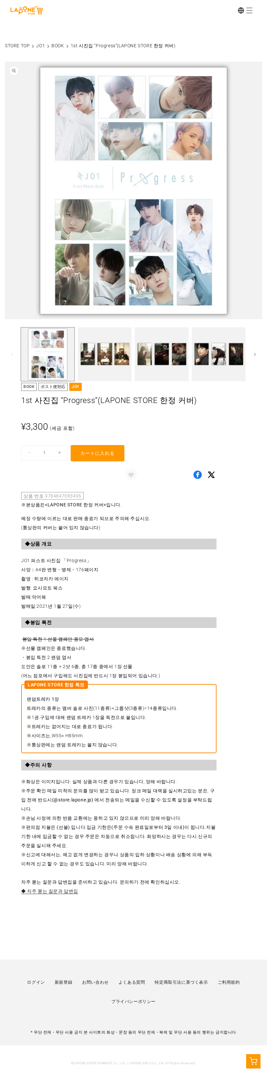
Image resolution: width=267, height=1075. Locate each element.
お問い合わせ (95, 982)
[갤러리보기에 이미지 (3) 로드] (162, 354)
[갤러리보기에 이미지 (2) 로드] (105, 354)
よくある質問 (132, 982)
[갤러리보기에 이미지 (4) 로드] (219, 354)
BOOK (57, 45)
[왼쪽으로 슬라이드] (12, 354)
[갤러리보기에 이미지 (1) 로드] (48, 354)
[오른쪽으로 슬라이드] (255, 354)
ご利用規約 (229, 982)
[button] (249, 10)
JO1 (40, 45)
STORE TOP (17, 45)
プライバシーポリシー (133, 1001)
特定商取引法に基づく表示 (181, 982)
